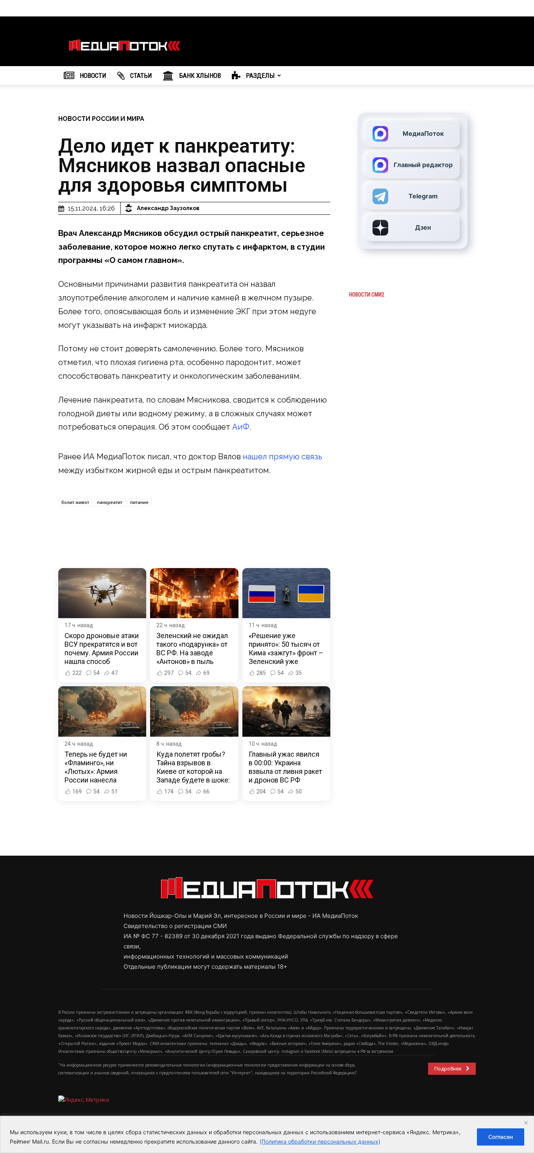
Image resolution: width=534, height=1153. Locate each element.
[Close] (525, 1122)
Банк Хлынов (199, 75)
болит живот (75, 502)
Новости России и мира (101, 118)
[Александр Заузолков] (130, 208)
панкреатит (109, 502)
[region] (267, 1134)
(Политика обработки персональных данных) (320, 1141)
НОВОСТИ (92, 75)
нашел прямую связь (282, 456)
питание (139, 502)
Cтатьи (140, 75)
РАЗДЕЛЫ (259, 75)
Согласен (500, 1136)
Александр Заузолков (168, 208)
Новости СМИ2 (366, 294)
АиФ (240, 427)
